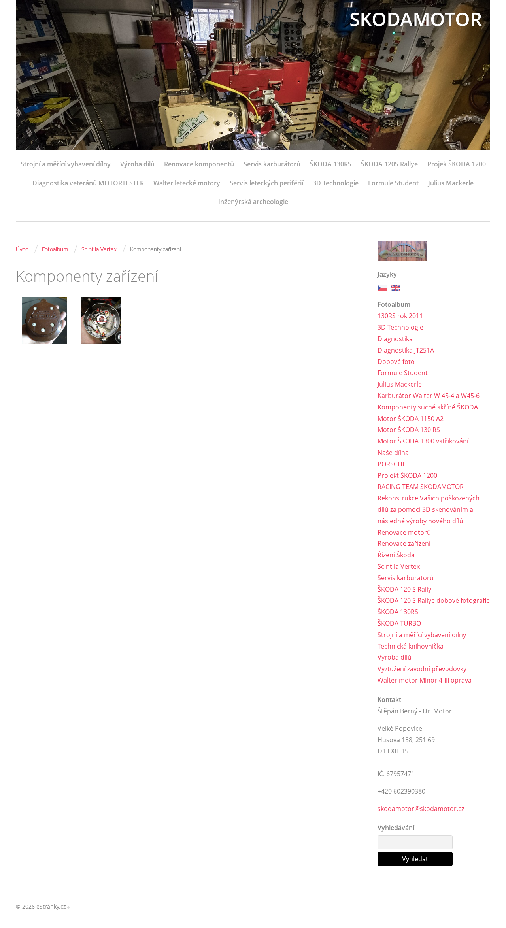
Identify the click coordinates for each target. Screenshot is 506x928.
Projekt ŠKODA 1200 (407, 475)
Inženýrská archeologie (253, 201)
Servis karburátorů (272, 164)
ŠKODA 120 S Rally (404, 589)
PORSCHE (392, 464)
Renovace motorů (404, 532)
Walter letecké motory (186, 183)
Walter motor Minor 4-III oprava (425, 680)
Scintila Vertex (99, 249)
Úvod (22, 249)
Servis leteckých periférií (266, 183)
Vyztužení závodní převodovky (422, 668)
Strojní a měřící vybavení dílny (66, 164)
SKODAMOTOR (415, 19)
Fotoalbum (55, 249)
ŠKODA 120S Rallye (389, 164)
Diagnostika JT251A (406, 350)
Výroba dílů (137, 164)
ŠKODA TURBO (399, 623)
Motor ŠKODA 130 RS (409, 429)
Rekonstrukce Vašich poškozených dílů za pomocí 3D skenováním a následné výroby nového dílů (429, 509)
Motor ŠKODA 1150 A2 (411, 418)
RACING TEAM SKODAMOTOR (421, 486)
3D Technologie (336, 183)
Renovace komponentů (199, 164)
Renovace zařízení (404, 543)
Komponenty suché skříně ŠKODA (428, 407)
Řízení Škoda (396, 555)
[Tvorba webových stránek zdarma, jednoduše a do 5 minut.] (69, 907)
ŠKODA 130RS (330, 164)
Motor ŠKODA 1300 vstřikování (423, 441)
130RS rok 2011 (400, 315)
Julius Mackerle (451, 183)
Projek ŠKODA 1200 (456, 164)
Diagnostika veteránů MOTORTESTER (88, 183)
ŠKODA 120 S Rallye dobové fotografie (434, 600)
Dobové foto (396, 361)
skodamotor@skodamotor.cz (421, 808)
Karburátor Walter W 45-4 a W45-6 (429, 395)
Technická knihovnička (411, 646)
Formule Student (393, 183)
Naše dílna (393, 452)
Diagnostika (395, 338)
